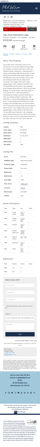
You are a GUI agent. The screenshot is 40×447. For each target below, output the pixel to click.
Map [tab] (30, 54)
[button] (6, 393)
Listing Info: (8, 151)
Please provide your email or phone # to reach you (18, 307)
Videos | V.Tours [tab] (21, 54)
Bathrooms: (8, 259)
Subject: (7, 314)
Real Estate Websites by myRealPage (20, 409)
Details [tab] (5, 54)
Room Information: (11, 203)
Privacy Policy (28, 407)
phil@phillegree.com (10, 355)
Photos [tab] (11, 54)
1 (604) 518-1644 (9, 353)
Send (20, 334)
